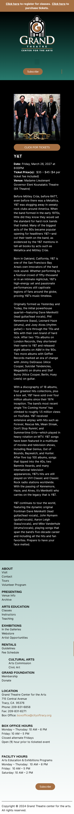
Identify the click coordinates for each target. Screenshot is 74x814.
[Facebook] (55, 72)
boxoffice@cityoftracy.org (34, 715)
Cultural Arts (21, 659)
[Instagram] (49, 72)
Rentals (9, 644)
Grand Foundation (18, 672)
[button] (37, 62)
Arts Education (15, 606)
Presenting (12, 592)
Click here (12, 4)
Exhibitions (12, 625)
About (7, 568)
